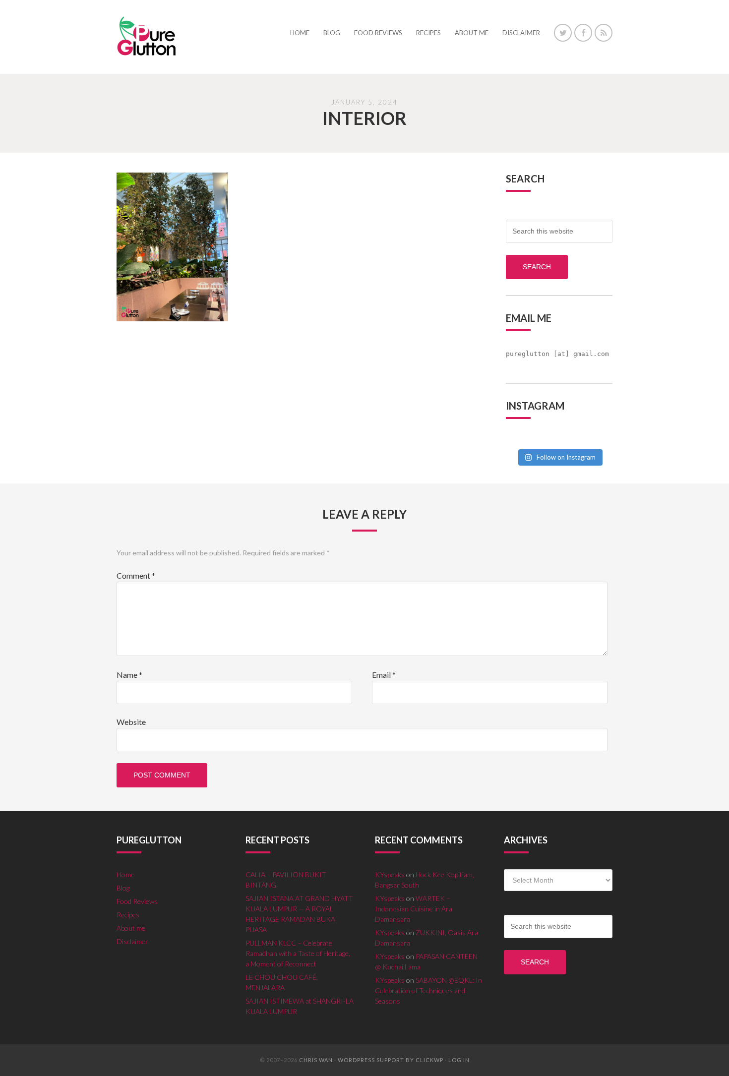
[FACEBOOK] (583, 33)
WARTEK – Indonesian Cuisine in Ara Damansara (413, 908)
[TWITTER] (563, 33)
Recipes (128, 914)
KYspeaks (390, 874)
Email (384, 674)
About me (131, 928)
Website (131, 721)
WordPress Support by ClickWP (390, 1060)
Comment (136, 575)
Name (129, 674)
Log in (459, 1060)
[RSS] (603, 33)
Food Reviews (137, 901)
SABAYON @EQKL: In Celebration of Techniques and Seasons (428, 990)
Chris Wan (316, 1060)
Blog (123, 888)
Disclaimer (132, 941)
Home (125, 874)
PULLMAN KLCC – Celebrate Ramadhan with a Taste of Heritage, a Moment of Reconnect (297, 953)
